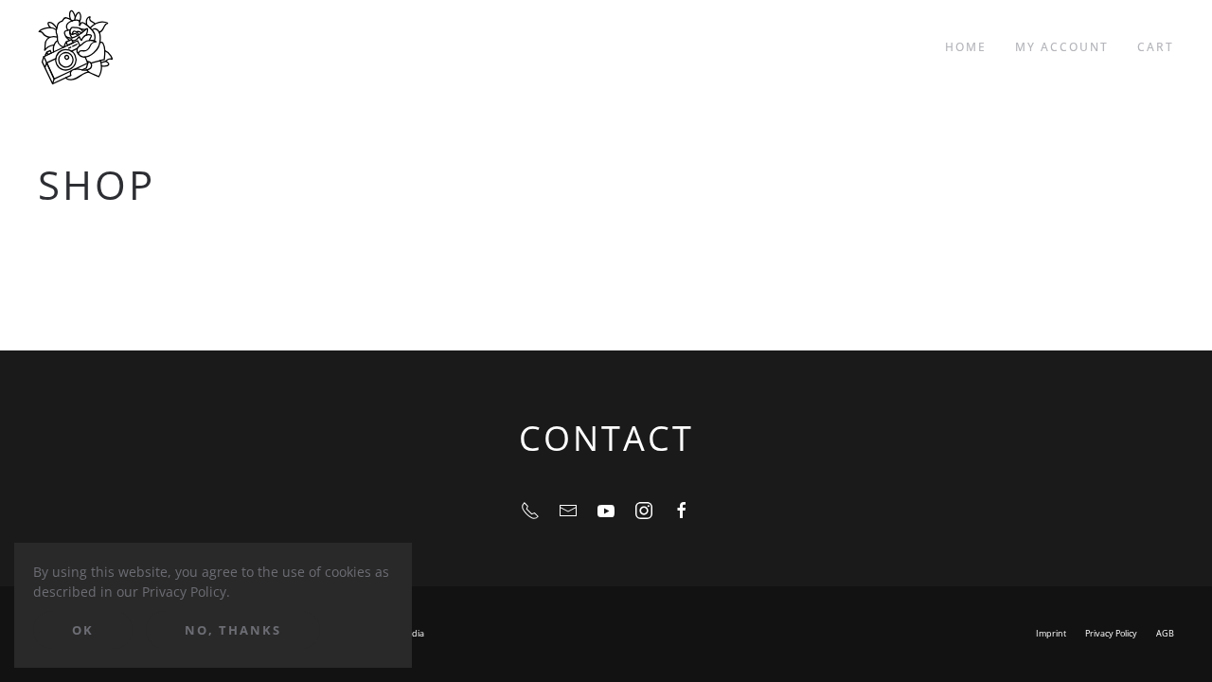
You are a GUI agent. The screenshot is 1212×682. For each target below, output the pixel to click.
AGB (1165, 633)
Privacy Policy (1111, 633)
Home (966, 47)
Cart (1155, 47)
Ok (83, 629)
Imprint (1051, 633)
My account (1062, 47)
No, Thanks (233, 629)
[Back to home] (76, 47)
